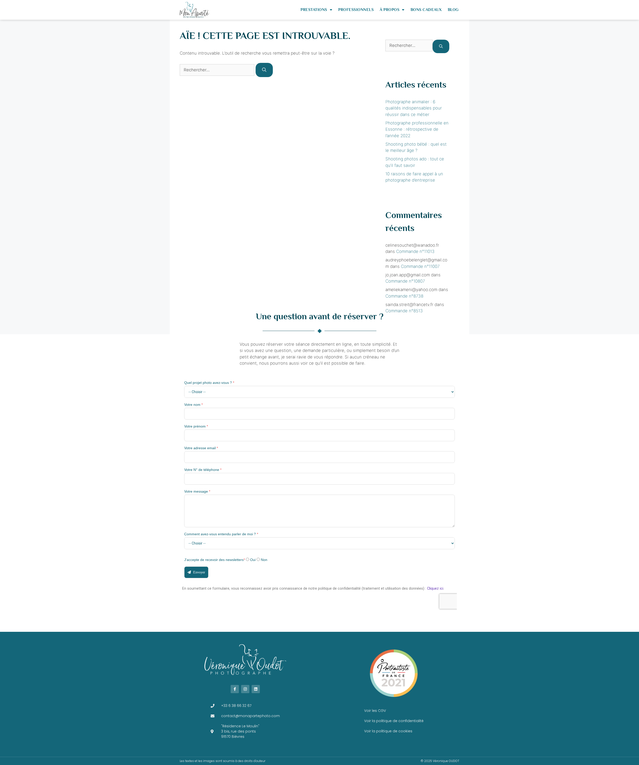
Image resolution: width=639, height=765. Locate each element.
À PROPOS (389, 9)
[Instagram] (245, 689)
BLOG (453, 9)
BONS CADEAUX (426, 9)
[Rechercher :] (218, 69)
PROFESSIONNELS (356, 9)
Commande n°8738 (404, 296)
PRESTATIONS (314, 9)
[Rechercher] (264, 70)
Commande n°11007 (420, 266)
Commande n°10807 (405, 281)
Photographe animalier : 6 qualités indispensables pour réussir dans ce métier (413, 108)
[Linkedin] (256, 689)
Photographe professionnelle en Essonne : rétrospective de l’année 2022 (417, 129)
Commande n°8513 (404, 310)
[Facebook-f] (235, 689)
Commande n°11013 (415, 251)
